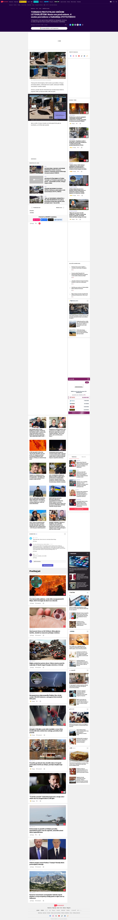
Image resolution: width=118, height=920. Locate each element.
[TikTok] (81, 55)
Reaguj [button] (32, 223)
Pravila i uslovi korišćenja (55, 912)
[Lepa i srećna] (58, 910)
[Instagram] (73, 55)
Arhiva (71, 912)
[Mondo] (4, 1)
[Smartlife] (63, 910)
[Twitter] (76, 55)
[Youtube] (79, 55)
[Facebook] (70, 55)
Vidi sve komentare (48, 565)
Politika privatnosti (76, 912)
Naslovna (33, 8)
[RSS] (87, 55)
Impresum (44, 912)
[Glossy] (53, 910)
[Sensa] (68, 910)
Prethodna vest (36, 207)
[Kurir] (38, 910)
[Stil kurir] (50, 910)
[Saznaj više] (87, 301)
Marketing (40, 912)
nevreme (32, 212)
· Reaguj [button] (72, 123)
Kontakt (48, 912)
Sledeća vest (59, 207)
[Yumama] (73, 910)
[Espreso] (42, 910)
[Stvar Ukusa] (79, 910)
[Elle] (46, 910)
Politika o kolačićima (65, 912)
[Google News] (84, 55)
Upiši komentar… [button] (37, 561)
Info (37, 8)
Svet (40, 8)
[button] (66, 25)
